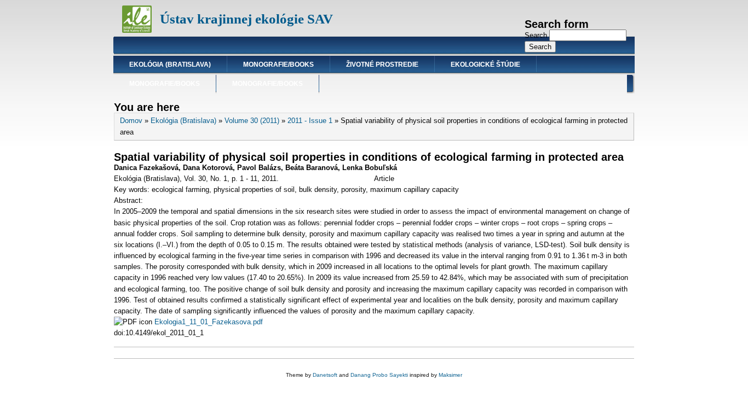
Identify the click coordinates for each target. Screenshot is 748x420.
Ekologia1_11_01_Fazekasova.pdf (208, 322)
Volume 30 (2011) (252, 120)
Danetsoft (325, 375)
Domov (131, 120)
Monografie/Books (278, 64)
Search (537, 35)
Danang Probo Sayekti (379, 375)
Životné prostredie (382, 64)
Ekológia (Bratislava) (170, 64)
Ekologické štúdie (485, 64)
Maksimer (450, 375)
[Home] (137, 30)
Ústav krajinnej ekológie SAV (246, 18)
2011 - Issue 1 (309, 120)
